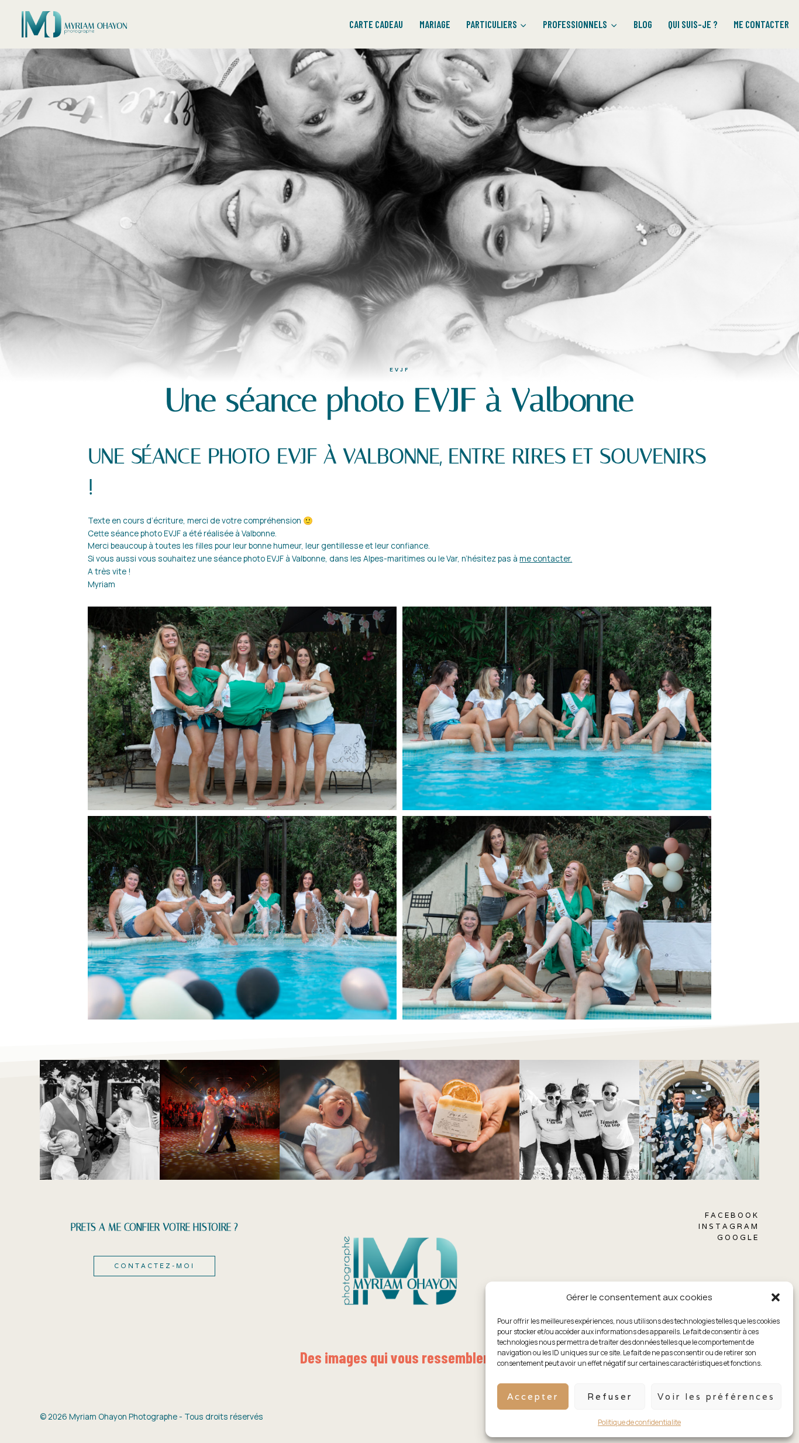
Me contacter (761, 24)
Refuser (609, 1396)
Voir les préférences (716, 1396)
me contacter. (545, 558)
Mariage (434, 24)
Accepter (533, 1396)
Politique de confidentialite (639, 1422)
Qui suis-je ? (693, 24)
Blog (642, 24)
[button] (775, 1297)
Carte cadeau (376, 24)
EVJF (399, 369)
